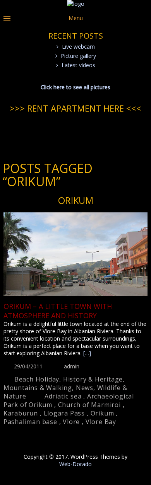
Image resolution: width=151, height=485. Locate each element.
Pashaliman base (30, 421)
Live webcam (78, 46)
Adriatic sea (63, 396)
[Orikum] (75, 255)
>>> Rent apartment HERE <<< (75, 108)
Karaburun (20, 413)
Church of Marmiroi (89, 404)
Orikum (75, 200)
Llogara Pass (64, 413)
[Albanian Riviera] (75, 3)
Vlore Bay (101, 421)
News (84, 387)
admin (71, 366)
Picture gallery (78, 55)
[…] (87, 353)
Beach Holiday (36, 379)
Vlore (71, 421)
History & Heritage (93, 379)
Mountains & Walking (37, 387)
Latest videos (78, 65)
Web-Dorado (75, 464)
